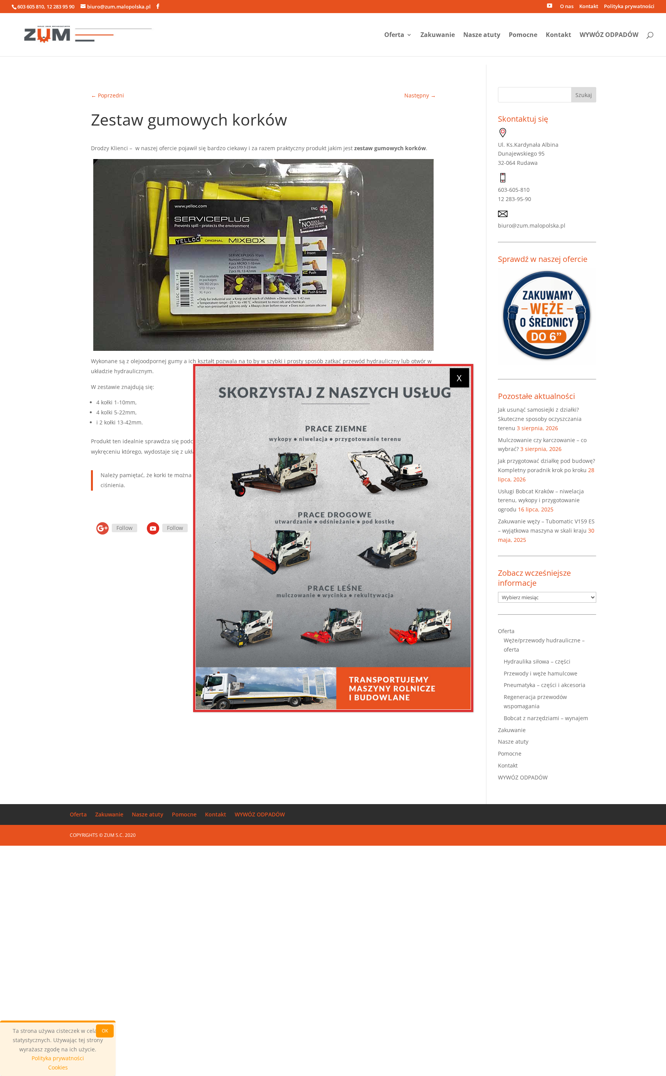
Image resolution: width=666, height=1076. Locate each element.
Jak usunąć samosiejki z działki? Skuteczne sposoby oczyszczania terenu (540, 419)
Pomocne (523, 35)
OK (105, 1030)
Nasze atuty (481, 35)
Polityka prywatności (629, 7)
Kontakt (588, 7)
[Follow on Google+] (102, 528)
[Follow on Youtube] (153, 528)
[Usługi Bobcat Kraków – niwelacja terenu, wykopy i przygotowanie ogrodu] (333, 538)
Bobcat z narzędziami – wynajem (546, 718)
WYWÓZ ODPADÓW (609, 35)
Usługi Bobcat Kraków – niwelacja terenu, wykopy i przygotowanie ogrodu (541, 500)
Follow (124, 527)
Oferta (394, 35)
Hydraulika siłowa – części (537, 661)
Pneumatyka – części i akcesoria (544, 685)
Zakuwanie (437, 35)
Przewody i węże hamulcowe (540, 673)
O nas (567, 7)
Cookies (58, 1067)
